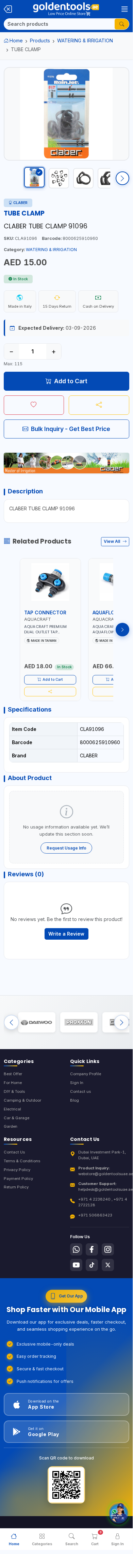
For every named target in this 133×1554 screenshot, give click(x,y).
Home (16, 40)
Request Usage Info (66, 848)
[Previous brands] (11, 1022)
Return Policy (16, 1187)
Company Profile (85, 1073)
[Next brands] (121, 1022)
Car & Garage (16, 1118)
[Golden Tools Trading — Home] (66, 9)
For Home (13, 1082)
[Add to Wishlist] (34, 404)
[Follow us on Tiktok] (92, 1265)
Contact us (80, 1091)
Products (40, 40)
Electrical (12, 1109)
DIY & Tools (14, 1091)
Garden (10, 1126)
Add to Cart (70, 381)
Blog (74, 1100)
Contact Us (14, 1152)
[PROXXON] (79, 1022)
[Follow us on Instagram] (108, 1249)
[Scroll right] (122, 178)
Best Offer (13, 1073)
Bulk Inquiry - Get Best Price (70, 428)
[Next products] (122, 629)
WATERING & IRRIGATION (85, 40)
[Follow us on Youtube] (76, 1265)
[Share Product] (99, 404)
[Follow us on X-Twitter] (108, 1265)
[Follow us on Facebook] (92, 1249)
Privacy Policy (17, 1169)
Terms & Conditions (22, 1161)
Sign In (76, 1082)
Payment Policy (18, 1178)
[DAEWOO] (36, 1022)
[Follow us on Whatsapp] (76, 1249)
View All (112, 541)
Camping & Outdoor (22, 1100)
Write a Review (66, 934)
